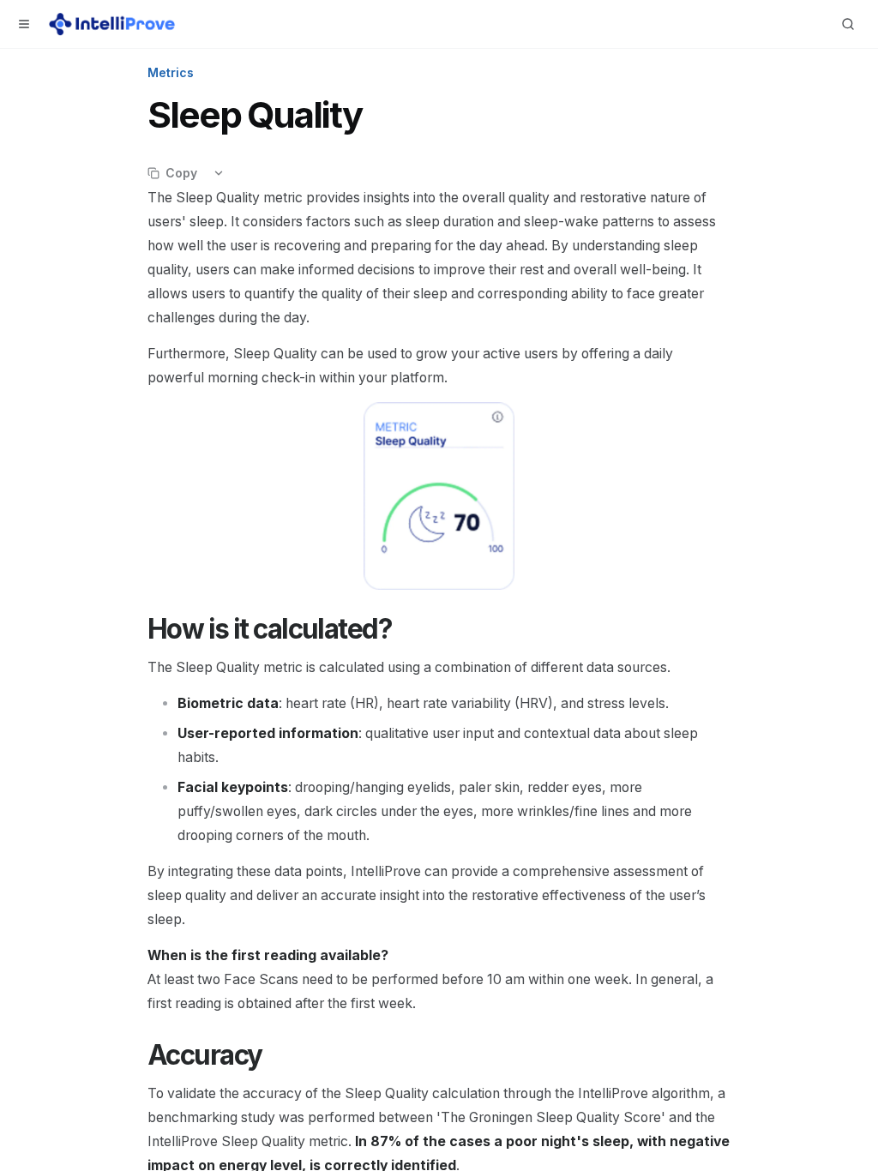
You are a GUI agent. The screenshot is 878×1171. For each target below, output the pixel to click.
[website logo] (112, 24)
